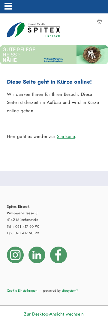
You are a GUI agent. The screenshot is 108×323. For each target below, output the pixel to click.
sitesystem (70, 290)
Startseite (66, 136)
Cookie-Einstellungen (22, 290)
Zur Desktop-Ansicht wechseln (54, 314)
